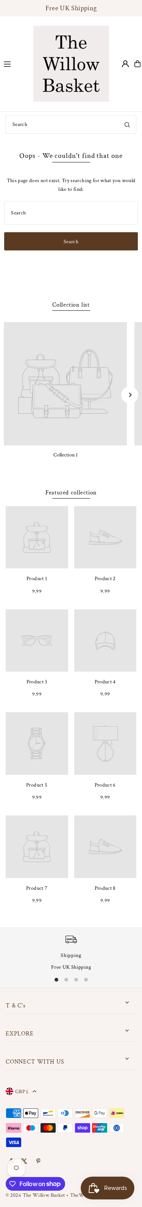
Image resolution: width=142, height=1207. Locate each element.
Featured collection (71, 493)
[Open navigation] (15, 63)
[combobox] (71, 124)
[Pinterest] (38, 1161)
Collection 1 (65, 454)
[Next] (129, 394)
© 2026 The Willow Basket (35, 1195)
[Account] (125, 63)
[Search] (127, 124)
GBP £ (22, 1091)
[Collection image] (65, 383)
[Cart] (137, 63)
